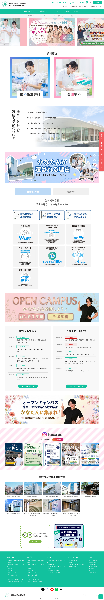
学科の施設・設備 (12, 575)
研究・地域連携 (91, 6)
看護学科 (71, 191)
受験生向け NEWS (63, 16)
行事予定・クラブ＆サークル (76, 565)
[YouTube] (52, 589)
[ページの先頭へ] (100, 596)
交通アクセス (96, 595)
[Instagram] (47, 589)
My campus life (73, 560)
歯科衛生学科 (33, 191)
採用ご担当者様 (82, 6)
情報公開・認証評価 (53, 571)
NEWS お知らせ (52, 16)
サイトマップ (80, 595)
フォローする (57, 439)
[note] (61, 589)
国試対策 (10, 571)
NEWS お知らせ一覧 (28, 386)
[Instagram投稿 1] (14, 454)
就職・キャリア (12, 573)
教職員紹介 (51, 565)
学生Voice (10, 569)
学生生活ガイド (73, 567)
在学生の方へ (66, 6)
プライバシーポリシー (70, 595)
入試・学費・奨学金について (15, 579)
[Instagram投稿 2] (33, 454)
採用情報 (98, 6)
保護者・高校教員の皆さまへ (15, 581)
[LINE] (56, 589)
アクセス (55, 3)
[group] (52, 32)
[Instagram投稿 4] (71, 454)
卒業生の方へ (74, 6)
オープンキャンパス (40, 16)
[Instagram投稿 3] (52, 454)
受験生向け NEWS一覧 (76, 386)
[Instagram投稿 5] (90, 454)
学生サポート (72, 562)
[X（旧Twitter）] (43, 589)
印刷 (73, 3)
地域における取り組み (54, 573)
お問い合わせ (65, 3)
